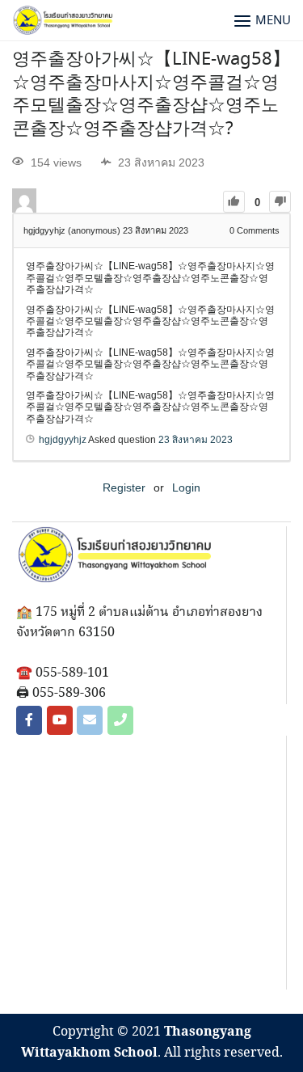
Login (186, 487)
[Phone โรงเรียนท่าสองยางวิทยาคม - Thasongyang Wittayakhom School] (120, 720)
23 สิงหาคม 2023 (195, 439)
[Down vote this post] (280, 202)
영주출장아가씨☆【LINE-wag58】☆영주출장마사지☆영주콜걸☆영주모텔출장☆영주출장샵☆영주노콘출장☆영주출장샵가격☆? (151, 94)
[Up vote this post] (234, 202)
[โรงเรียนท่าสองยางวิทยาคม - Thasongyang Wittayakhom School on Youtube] (60, 720)
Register (124, 487)
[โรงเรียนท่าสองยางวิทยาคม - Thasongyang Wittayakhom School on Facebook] (29, 720)
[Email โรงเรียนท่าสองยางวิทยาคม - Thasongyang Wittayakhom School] (90, 720)
